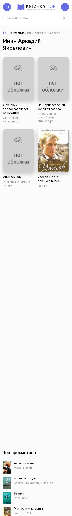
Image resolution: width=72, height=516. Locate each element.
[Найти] (64, 18)
